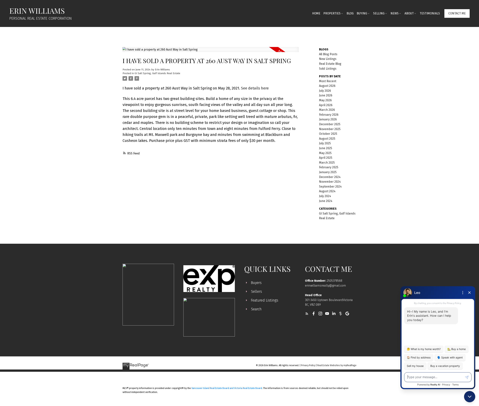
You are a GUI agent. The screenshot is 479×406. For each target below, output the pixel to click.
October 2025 (328, 134)
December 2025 (329, 124)
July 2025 (325, 143)
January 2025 (328, 172)
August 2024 (327, 191)
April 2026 (325, 105)
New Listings (327, 59)
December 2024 (330, 177)
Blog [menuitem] (350, 13)
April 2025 (325, 157)
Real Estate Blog (330, 64)
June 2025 (325, 148)
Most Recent (327, 81)
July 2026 (325, 90)
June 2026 (325, 95)
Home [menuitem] (316, 13)
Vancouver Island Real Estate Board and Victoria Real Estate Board (226, 388)
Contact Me (457, 13)
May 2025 (325, 153)
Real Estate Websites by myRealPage (336, 365)
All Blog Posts (328, 54)
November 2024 (330, 181)
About (409, 13)
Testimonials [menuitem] (430, 13)
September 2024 (330, 186)
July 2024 (325, 196)
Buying (362, 13)
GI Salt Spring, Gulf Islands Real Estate (157, 73)
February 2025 (328, 167)
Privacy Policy (308, 365)
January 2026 (328, 119)
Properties (332, 13)
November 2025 (330, 129)
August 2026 (327, 86)
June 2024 (325, 201)
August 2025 (327, 138)
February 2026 (328, 114)
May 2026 (325, 100)
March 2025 (327, 162)
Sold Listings (327, 68)
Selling (379, 13)
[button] (457, 13)
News (394, 13)
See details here (255, 88)
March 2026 (327, 110)
